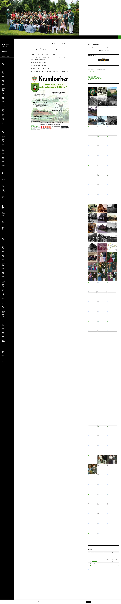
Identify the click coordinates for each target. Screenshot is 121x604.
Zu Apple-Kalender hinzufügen (94, 77)
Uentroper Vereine (5, 56)
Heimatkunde (4, 51)
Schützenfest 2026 (3, 176)
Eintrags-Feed (3, 355)
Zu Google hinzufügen (92, 75)
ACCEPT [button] (88, 601)
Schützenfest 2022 (46, 49)
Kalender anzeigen (91, 71)
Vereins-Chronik (5, 49)
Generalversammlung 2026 (3, 182)
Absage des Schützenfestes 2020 (3, 229)
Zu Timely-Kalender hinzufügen (94, 74)
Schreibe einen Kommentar (48, 51)
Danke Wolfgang (3, 186)
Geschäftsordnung (5, 44)
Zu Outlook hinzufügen (92, 76)
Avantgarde (4, 53)
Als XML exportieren (92, 79)
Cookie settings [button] (81, 601)
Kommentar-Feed (3, 359)
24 (94, 561)
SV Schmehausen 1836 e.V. (8, 37)
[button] (90, 72)
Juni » (118, 565)
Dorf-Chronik (4, 46)
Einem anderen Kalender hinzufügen (95, 78)
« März (89, 565)
